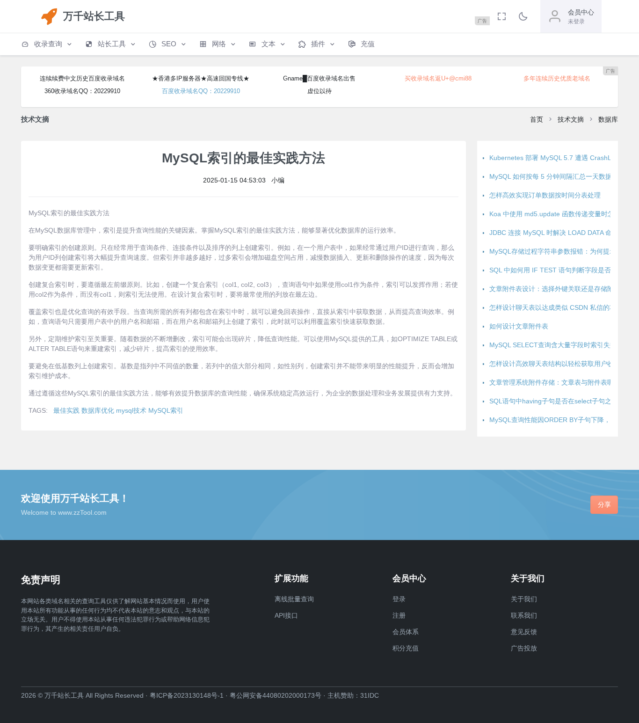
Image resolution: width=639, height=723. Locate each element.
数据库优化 (97, 410)
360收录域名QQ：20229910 (82, 91)
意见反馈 (524, 631)
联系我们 (524, 615)
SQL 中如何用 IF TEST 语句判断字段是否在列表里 (563, 270)
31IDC (369, 695)
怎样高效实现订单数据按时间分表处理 (545, 195)
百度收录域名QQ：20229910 (201, 91)
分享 (604, 504)
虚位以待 (319, 91)
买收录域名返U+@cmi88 (438, 78)
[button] (47, 44)
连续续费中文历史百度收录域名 (82, 78)
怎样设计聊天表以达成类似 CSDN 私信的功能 (556, 307)
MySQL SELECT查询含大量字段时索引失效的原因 (562, 345)
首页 (536, 119)
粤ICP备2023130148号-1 (187, 695)
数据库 (608, 119)
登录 (399, 599)
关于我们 (524, 599)
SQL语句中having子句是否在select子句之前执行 (560, 401)
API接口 (286, 615)
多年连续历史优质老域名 (556, 78)
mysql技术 (131, 410)
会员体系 (405, 631)
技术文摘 (571, 119)
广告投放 (524, 648)
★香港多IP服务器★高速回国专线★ (200, 78)
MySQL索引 (165, 410)
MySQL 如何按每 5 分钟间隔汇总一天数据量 (553, 176)
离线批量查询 (294, 599)
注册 (399, 615)
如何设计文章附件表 (518, 326)
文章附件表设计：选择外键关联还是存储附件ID (558, 288)
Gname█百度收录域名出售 (319, 78)
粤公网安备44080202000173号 (275, 695)
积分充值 (405, 648)
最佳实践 (66, 410)
